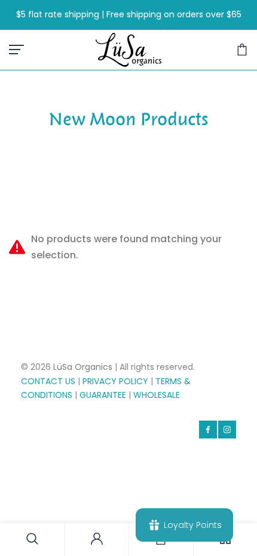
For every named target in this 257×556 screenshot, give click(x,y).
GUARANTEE (102, 395)
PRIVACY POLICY (115, 381)
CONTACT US (48, 381)
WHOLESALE (156, 395)
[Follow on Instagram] (227, 429)
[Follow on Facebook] (208, 429)
